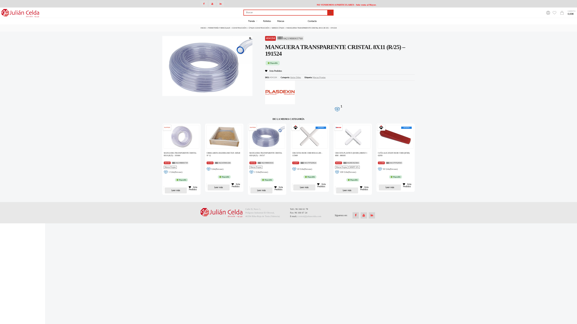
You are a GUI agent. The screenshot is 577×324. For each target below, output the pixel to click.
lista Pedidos (275, 71)
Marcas (280, 21)
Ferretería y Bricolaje (219, 28)
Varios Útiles (278, 28)
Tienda (251, 21)
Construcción (239, 28)
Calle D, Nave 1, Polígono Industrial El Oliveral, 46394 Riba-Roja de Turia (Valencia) (262, 213)
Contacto (312, 21)
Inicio (203, 28)
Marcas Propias (319, 77)
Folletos (267, 21)
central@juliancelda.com (309, 216)
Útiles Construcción (259, 28)
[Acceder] (548, 13)
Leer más (175, 190)
